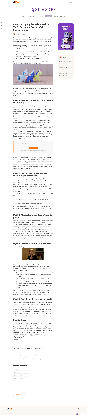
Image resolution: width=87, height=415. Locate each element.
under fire (31, 228)
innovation (40, 354)
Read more (33, 148)
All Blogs (24, 16)
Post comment (19, 394)
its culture (23, 226)
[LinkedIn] (2, 23)
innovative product (46, 354)
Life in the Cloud (40, 16)
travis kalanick (36, 359)
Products (56, 16)
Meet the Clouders (31, 409)
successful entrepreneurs (18, 359)
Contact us (22, 409)
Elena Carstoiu (19, 33)
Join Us (70, 2)
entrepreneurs (23, 354)
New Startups (38, 348)
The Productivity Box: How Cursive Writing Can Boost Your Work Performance (65, 74)
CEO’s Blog (62, 16)
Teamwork (48, 16)
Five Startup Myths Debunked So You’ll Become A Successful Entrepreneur (31, 27)
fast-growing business (32, 354)
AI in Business (31, 16)
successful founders (28, 359)
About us (17, 409)
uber (42, 359)
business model (16, 354)
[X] (2, 25)
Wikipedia (16, 129)
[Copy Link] (2, 28)
